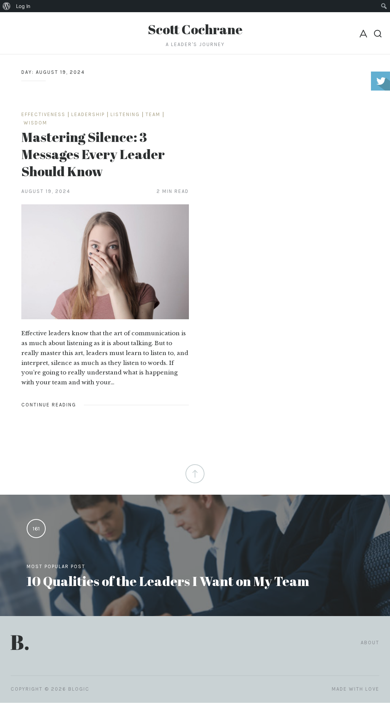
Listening (125, 114)
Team (152, 114)
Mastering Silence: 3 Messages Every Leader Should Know (93, 154)
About (370, 642)
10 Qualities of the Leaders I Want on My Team (168, 581)
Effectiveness (43, 114)
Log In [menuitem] (23, 6)
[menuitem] (6, 6)
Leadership (88, 114)
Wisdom (35, 123)
